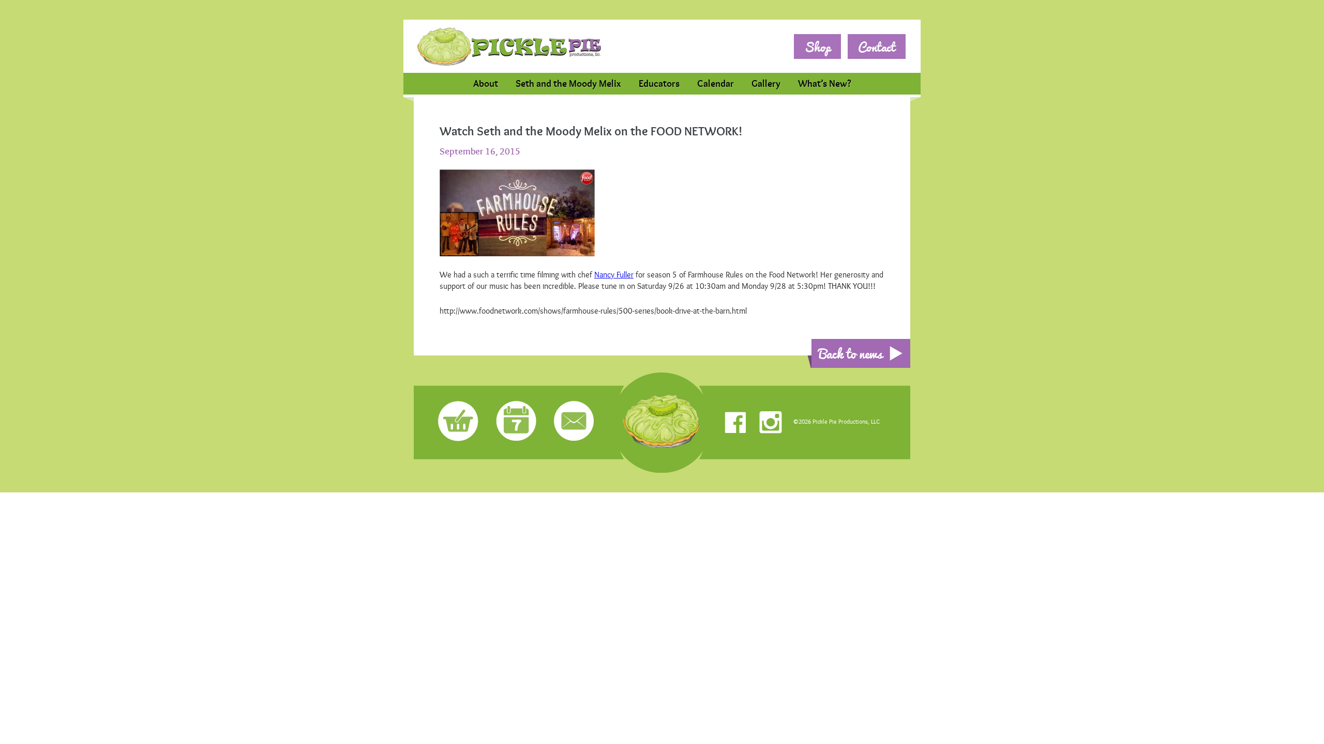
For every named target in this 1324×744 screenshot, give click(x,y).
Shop (817, 46)
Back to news (850, 353)
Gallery (765, 83)
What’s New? (824, 83)
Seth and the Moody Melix (568, 83)
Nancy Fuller (614, 275)
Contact (876, 46)
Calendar (715, 83)
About (485, 83)
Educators (659, 83)
